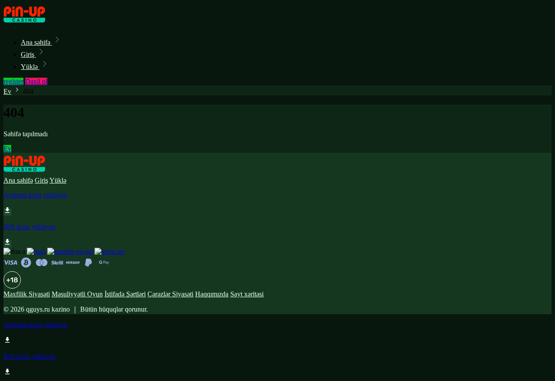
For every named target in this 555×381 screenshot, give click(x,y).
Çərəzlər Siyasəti (170, 294)
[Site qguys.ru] (32, 23)
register (13, 81)
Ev (7, 91)
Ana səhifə (36, 42)
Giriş (28, 54)
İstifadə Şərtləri (125, 294)
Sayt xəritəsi (247, 294)
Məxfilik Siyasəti (26, 294)
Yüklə (30, 66)
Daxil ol (36, 81)
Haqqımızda (212, 294)
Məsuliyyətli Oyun (77, 294)
